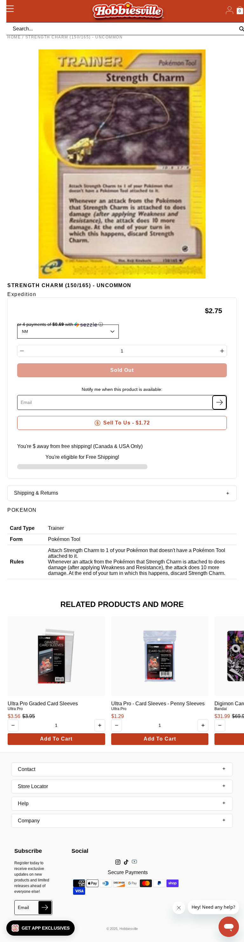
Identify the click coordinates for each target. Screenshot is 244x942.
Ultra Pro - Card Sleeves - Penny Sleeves (158, 703)
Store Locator (33, 786)
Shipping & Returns (36, 493)
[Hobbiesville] (127, 11)
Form (16, 539)
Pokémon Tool (64, 539)
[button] (40, 928)
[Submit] (45, 907)
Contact (26, 769)
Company (29, 820)
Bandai (220, 709)
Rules (17, 561)
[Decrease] (22, 351)
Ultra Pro (15, 709)
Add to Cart (56, 738)
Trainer (56, 528)
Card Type (22, 528)
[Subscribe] (219, 402)
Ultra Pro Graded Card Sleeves (43, 703)
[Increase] (222, 351)
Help (23, 803)
